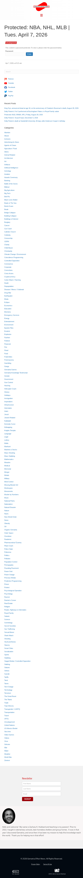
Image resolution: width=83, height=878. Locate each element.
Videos (6, 738)
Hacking (7, 385)
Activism (7, 139)
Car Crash (8, 229)
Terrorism (7, 693)
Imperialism (8, 401)
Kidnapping (8, 427)
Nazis (6, 514)
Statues (7, 667)
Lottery (6, 440)
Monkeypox (8, 488)
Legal (6, 437)
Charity (6, 245)
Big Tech (7, 193)
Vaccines (7, 731)
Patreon (11, 79)
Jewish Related (9, 418)
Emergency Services (11, 315)
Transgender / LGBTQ (12, 709)
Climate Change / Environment (15, 254)
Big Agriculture (9, 190)
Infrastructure (9, 405)
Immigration (8, 398)
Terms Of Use (47, 864)
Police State (8, 549)
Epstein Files (8, 328)
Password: (9, 51)
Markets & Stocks (10, 450)
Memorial (7, 469)
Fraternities (8, 357)
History (6, 392)
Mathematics (9, 459)
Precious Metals (10, 578)
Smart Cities (8, 648)
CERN (6, 241)
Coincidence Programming (13, 257)
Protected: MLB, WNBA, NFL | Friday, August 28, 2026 (23, 115)
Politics (6, 555)
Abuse (6, 136)
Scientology (8, 623)
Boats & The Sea (10, 203)
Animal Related (9, 155)
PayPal (10, 96)
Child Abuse (8, 248)
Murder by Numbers (11, 494)
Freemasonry (9, 360)
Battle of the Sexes (11, 184)
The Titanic (8, 699)
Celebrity (7, 235)
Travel (6, 715)
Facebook (11, 87)
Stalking (7, 664)
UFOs (6, 719)
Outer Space (8, 533)
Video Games (9, 735)
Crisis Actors (8, 273)
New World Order (10, 517)
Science (7, 619)
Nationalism (8, 504)
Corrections (8, 270)
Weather (7, 754)
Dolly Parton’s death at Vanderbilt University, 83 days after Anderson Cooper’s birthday (34, 121)
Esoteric (7, 331)
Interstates (8, 408)
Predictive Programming (12, 581)
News (6, 520)
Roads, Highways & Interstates (15, 610)
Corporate (7, 267)
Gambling (7, 363)
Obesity (7, 523)
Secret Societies (10, 626)
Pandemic (7, 539)
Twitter (10, 91)
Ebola (6, 299)
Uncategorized (11, 43)
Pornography (8, 565)
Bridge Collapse (9, 213)
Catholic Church (10, 232)
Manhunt (7, 446)
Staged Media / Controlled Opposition (17, 661)
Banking (7, 180)
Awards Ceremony (11, 177)
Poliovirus (7, 552)
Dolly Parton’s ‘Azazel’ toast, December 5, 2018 (21, 118)
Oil (5, 526)
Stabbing (7, 658)
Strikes (6, 671)
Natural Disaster (10, 507)
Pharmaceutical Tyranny (13, 542)
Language (7, 434)
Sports (6, 655)
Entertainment (9, 321)
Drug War (7, 293)
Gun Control (8, 382)
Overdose (7, 536)
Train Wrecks (9, 706)
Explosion (7, 334)
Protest (6, 587)
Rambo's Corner (10, 600)
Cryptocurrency (9, 277)
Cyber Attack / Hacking (12, 280)
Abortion (7, 132)
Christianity (8, 251)
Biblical (6, 187)
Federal (7, 341)
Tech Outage (8, 687)
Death (6, 283)
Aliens (6, 152)
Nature (6, 510)
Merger (6, 472)
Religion (7, 607)
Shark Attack (8, 635)
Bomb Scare (8, 206)
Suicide (7, 674)
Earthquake (8, 296)
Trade (6, 703)
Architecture (8, 158)
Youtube (11, 83)
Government (8, 379)
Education (7, 309)
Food (6, 353)
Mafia (6, 443)
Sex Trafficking (9, 629)
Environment (8, 325)
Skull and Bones (10, 642)
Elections (7, 312)
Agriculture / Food (10, 148)
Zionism (7, 760)
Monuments (8, 491)
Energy (6, 318)
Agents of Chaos (10, 145)
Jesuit (6, 414)
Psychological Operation (13, 590)
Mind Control (8, 482)
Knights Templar (10, 430)
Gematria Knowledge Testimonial (15, 373)
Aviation (7, 174)
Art (5, 161)
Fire (5, 347)
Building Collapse (10, 216)
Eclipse (7, 302)
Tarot (6, 680)
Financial (7, 344)
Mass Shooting (9, 453)
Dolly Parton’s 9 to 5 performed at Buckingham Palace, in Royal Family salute (31, 111)
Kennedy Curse (9, 424)
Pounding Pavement (11, 568)
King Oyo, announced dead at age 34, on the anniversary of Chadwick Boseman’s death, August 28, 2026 (41, 108)
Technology (8, 690)
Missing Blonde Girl (11, 485)
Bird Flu (7, 196)
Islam (6, 411)
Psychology (8, 594)
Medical (7, 466)
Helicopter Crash (10, 389)
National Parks (9, 501)
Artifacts (7, 164)
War (5, 747)
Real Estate (8, 603)
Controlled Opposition (11, 261)
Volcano (7, 744)
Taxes (6, 683)
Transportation (9, 712)
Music (6, 498)
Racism (7, 597)
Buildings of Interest (11, 219)
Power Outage (9, 575)
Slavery (7, 645)
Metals (6, 475)
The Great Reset (10, 696)
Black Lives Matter (11, 200)
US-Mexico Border (11, 728)
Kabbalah (7, 421)
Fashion (7, 337)
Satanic (7, 616)
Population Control (10, 562)
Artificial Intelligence (11, 168)
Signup (27, 799)
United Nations (9, 725)
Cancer (7, 225)
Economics (8, 305)
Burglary (7, 222)
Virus (6, 741)
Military (6, 478)
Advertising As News (11, 142)
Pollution (7, 558)
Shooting (7, 639)
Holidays (7, 395)
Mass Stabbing (9, 456)
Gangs (6, 366)
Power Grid (8, 571)
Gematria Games (10, 370)
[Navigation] (41, 15)
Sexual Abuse (9, 632)
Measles (7, 462)
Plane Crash (8, 546)
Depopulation (9, 286)
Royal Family (9, 613)
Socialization (8, 651)
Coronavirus (8, 264)
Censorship (8, 238)
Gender (7, 376)
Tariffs (6, 677)
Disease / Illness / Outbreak (14, 289)
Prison (6, 584)
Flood (6, 350)
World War (8, 757)
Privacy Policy (35, 864)
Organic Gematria (10, 530)
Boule (6, 209)
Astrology (7, 171)
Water (6, 751)
